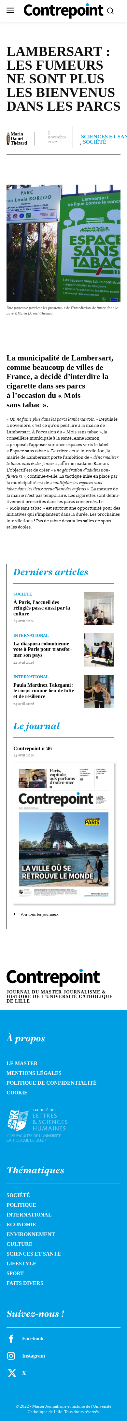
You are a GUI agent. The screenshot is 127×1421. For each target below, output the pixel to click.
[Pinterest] (63, 167)
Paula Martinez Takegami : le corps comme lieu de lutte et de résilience (43, 690)
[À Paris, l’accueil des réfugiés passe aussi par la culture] (99, 608)
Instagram (33, 1355)
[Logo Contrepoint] (64, 11)
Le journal (36, 726)
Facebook (33, 1338)
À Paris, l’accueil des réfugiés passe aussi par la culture (41, 607)
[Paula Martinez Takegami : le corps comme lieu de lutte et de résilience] (99, 691)
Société (94, 142)
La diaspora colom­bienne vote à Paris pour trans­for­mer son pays (42, 649)
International (31, 635)
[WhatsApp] (78, 167)
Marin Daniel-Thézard (19, 139)
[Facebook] (33, 167)
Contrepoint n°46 (32, 748)
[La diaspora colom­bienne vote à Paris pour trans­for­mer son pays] (99, 650)
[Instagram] (11, 1355)
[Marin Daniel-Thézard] (8, 138)
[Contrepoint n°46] (63, 833)
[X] (48, 167)
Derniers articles (51, 572)
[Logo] (44, 1125)
